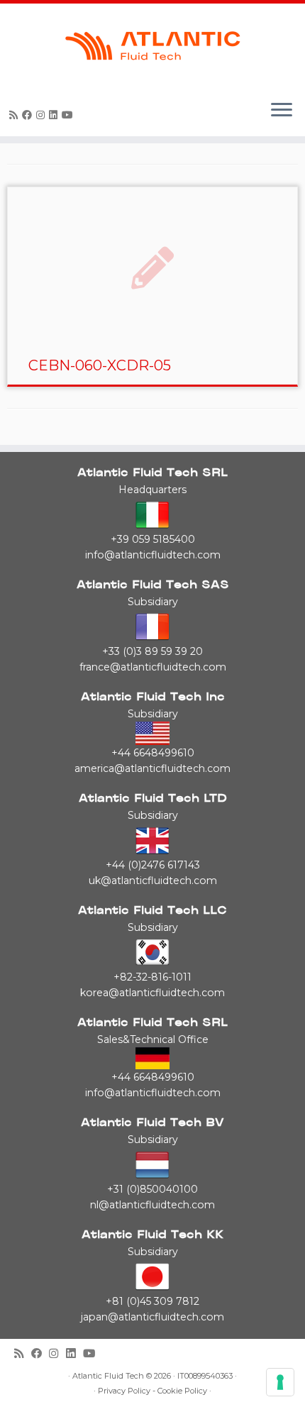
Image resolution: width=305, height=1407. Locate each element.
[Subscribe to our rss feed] (15, 115)
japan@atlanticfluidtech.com (152, 1317)
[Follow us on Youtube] (69, 115)
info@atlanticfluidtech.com (153, 554)
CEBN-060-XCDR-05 (99, 365)
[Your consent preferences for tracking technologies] (280, 1382)
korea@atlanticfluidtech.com (152, 992)
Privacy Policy (124, 1391)
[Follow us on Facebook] (29, 115)
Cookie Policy (182, 1391)
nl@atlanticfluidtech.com (152, 1204)
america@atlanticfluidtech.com (152, 768)
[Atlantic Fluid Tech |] (152, 46)
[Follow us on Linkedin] (55, 115)
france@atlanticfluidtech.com (152, 667)
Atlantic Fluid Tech (108, 1376)
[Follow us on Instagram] (42, 115)
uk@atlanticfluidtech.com (153, 880)
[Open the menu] (281, 110)
